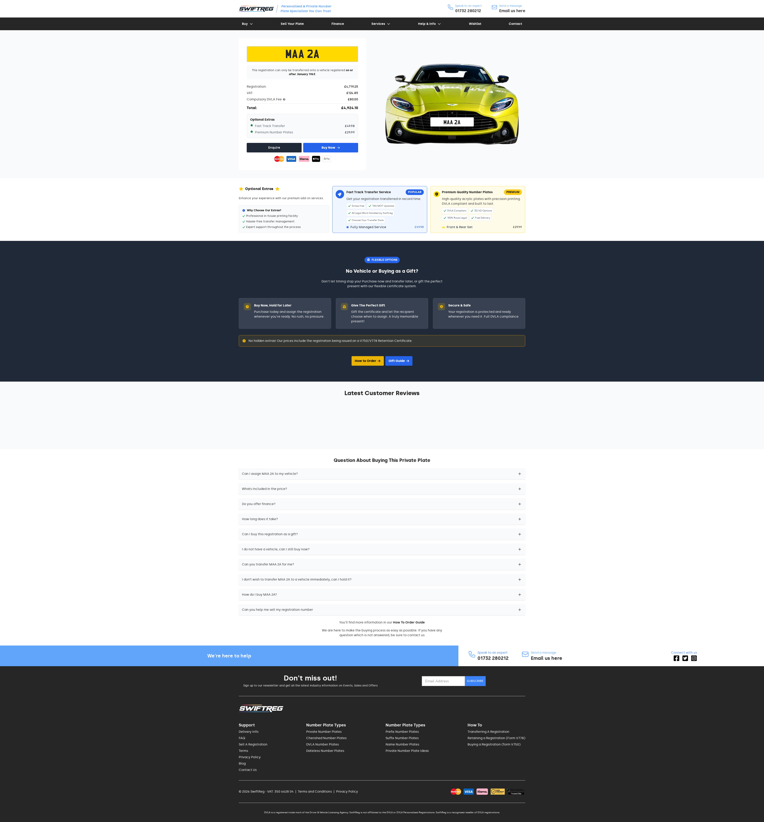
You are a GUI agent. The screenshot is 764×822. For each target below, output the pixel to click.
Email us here (512, 10)
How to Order (365, 361)
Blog (242, 763)
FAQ (242, 738)
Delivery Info (248, 732)
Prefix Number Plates (402, 732)
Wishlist (475, 24)
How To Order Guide (409, 622)
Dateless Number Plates (325, 751)
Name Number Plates (402, 744)
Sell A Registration (253, 744)
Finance (337, 24)
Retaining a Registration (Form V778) (496, 738)
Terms (243, 751)
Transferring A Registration (488, 732)
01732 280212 (468, 10)
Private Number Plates (324, 732)
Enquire (274, 147)
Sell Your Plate (292, 24)
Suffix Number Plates (402, 738)
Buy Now (328, 147)
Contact (515, 24)
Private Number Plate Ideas (407, 751)
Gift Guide (397, 361)
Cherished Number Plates (326, 738)
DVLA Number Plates (322, 744)
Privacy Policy (250, 757)
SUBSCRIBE (475, 681)
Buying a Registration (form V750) (494, 744)
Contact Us (248, 770)
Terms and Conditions (315, 791)
